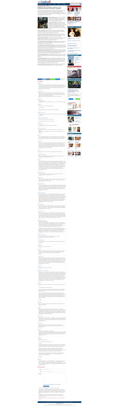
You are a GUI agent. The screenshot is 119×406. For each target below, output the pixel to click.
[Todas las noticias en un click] (74, 112)
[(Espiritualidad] (71, 119)
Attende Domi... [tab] (78, 68)
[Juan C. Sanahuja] (71, 153)
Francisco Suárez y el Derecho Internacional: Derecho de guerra (71, 22)
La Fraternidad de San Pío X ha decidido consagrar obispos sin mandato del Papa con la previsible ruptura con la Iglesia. (74, 90)
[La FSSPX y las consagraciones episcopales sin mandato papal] (74, 84)
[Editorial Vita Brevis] (74, 127)
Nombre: (40, 369)
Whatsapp (53, 79)
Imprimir (62, 79)
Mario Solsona (70, 135)
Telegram (58, 79)
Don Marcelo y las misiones (72, 43)
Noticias (49, 4)
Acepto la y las (52, 384)
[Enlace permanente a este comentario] (38, 83)
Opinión (54, 4)
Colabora (58, 4)
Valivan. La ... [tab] (74, 68)
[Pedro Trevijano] (78, 138)
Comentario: (40, 373)
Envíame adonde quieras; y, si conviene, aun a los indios (73, 45)
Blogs (46, 4)
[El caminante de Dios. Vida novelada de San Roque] (71, 60)
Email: (41, 371)
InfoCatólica (40, 4)
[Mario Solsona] (71, 138)
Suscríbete (63, 4)
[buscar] (80, 4)
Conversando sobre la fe (77, 142)
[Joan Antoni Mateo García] (78, 145)
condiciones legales (57, 384)
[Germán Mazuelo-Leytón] (78, 153)
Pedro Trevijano (77, 135)
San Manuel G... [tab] (70, 68)
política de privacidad (50, 384)
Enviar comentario (46, 386)
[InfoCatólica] (44, 1)
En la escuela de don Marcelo (73, 53)
